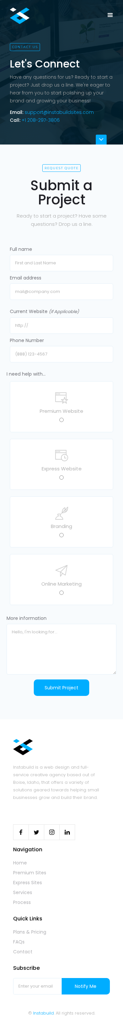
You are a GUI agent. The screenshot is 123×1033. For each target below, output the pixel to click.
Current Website (44, 311)
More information (27, 618)
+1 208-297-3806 (41, 120)
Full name (21, 249)
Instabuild (43, 1013)
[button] (110, 15)
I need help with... (26, 374)
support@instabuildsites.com (59, 112)
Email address (25, 278)
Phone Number (27, 340)
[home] (18, 16)
